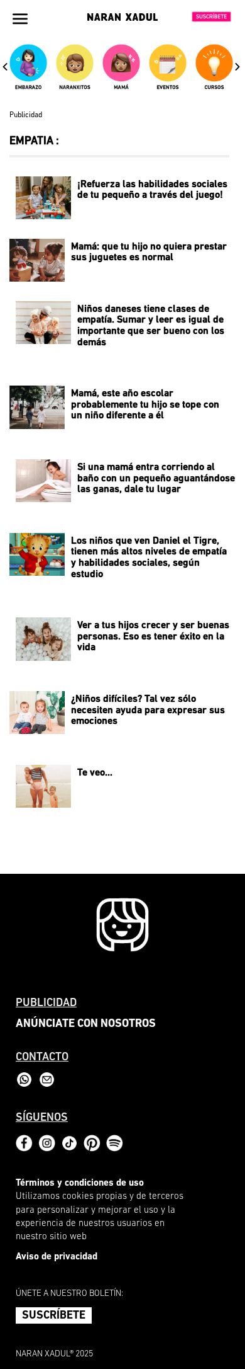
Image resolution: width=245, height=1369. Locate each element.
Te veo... (94, 773)
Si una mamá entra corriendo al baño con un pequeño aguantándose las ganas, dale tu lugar (156, 478)
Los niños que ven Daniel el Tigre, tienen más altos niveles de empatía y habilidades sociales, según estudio (149, 558)
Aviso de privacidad (56, 1257)
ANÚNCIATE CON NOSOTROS (86, 1024)
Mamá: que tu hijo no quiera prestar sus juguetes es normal (149, 252)
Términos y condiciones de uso (80, 1183)
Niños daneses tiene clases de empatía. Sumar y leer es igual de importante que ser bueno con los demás (150, 326)
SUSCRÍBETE (53, 1316)
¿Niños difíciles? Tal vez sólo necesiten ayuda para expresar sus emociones (148, 710)
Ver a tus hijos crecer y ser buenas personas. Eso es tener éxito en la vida (153, 637)
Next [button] (237, 66)
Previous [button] (5, 66)
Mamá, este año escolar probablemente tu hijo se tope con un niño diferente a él (145, 405)
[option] (29, 72)
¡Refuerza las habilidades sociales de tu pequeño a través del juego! (152, 190)
